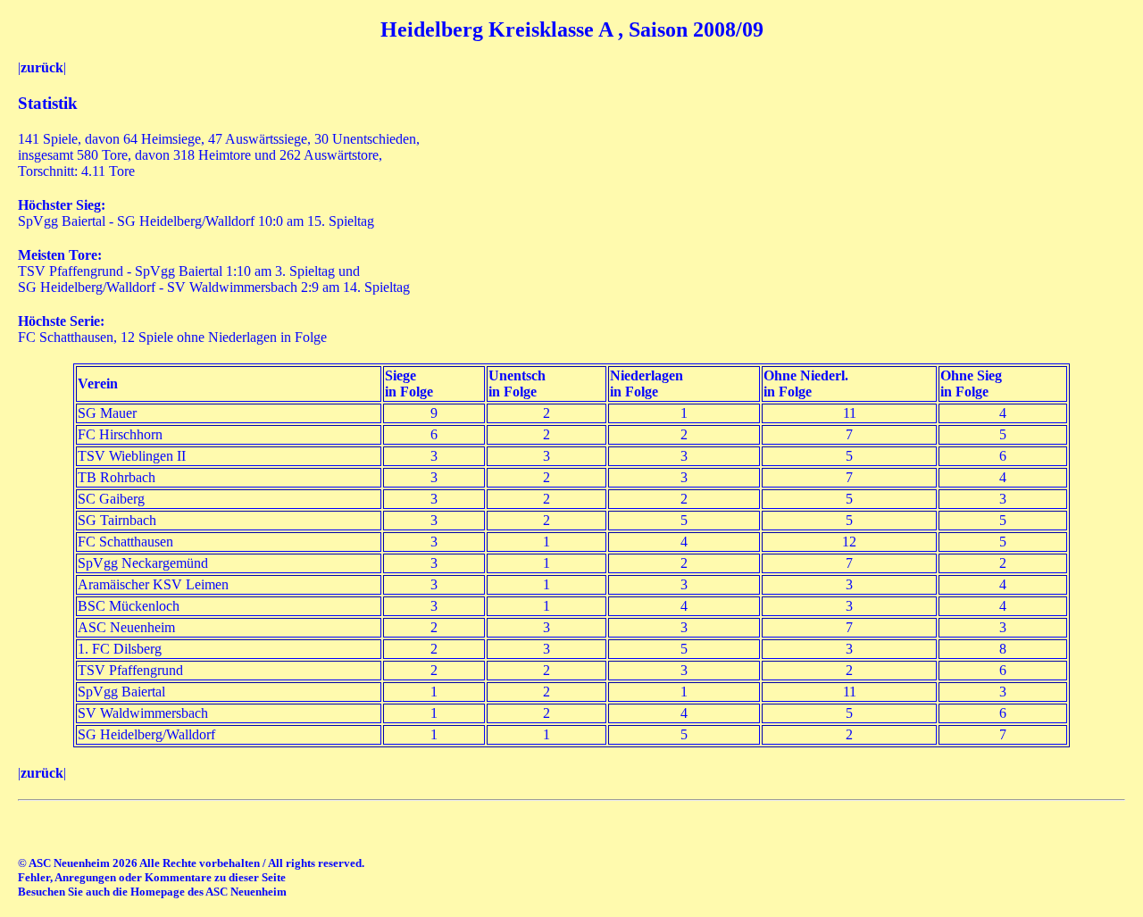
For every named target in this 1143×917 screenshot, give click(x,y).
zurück (42, 67)
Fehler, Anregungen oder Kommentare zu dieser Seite (152, 877)
